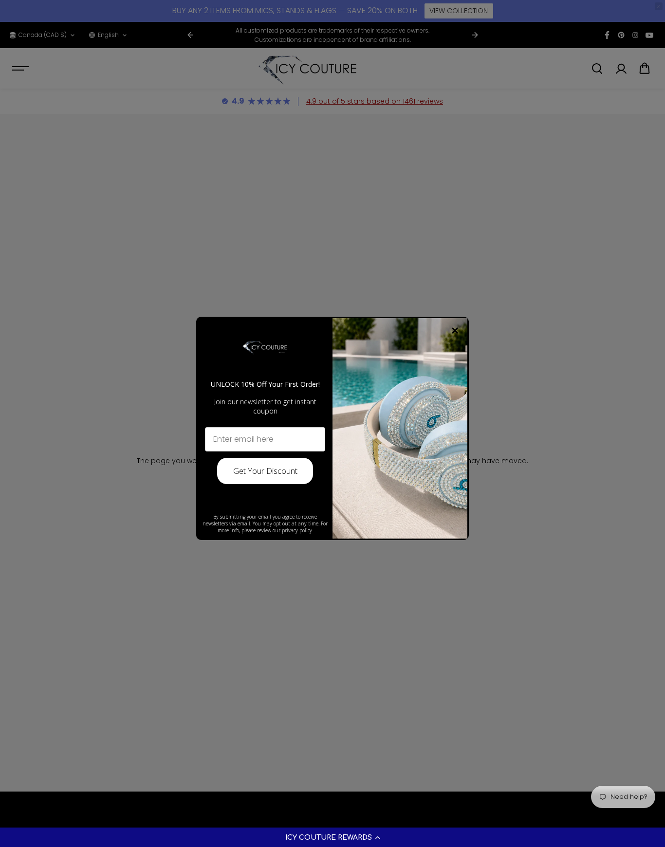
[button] (332, 837)
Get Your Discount (265, 471)
